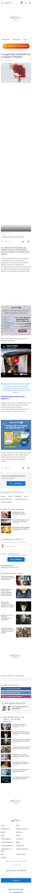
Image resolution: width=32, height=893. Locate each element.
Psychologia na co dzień (6, 850)
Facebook (12, 865)
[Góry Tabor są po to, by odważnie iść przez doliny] (6, 522)
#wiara (3, 496)
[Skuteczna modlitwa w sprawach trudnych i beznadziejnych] (23, 580)
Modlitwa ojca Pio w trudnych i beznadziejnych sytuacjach (7, 617)
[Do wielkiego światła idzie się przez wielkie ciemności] (6, 779)
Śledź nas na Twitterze (13, 692)
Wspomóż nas (18, 483)
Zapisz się (16, 880)
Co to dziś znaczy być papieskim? (19, 707)
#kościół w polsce (21, 499)
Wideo (18, 835)
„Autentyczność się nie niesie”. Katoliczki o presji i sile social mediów (7, 630)
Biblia (18, 842)
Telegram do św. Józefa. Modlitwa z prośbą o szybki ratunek (20, 756)
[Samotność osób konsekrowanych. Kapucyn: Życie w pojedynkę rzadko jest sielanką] (6, 514)
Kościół (3, 832)
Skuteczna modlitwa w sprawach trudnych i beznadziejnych (7, 577)
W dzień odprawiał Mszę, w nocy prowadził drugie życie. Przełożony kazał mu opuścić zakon (6, 593)
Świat (2, 825)
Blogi (2, 835)
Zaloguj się (4, 553)
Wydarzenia (5, 39)
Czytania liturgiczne (7, 842)
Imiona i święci (21, 854)
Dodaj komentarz (16, 559)
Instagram (19, 865)
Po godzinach (5, 829)
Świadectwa (20, 845)
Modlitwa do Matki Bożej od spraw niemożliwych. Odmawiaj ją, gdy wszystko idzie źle (21, 772)
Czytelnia (15, 780)
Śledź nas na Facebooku (13, 689)
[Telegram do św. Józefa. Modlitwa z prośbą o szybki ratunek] (6, 757)
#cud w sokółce (6, 502)
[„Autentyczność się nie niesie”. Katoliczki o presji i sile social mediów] (23, 632)
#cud (10, 496)
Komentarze (16, 39)
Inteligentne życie (22, 829)
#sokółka (18, 496)
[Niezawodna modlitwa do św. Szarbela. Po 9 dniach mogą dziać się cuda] (23, 606)
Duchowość (8, 60)
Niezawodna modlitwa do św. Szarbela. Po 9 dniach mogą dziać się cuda (7, 604)
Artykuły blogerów (7, 845)
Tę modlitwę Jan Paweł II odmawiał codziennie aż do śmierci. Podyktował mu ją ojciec (20, 764)
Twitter (16, 865)
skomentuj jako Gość (15, 553)
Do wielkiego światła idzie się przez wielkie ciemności (21, 777)
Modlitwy (4, 857)
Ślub (2, 854)
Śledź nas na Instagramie (13, 696)
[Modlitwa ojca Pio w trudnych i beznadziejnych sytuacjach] (23, 619)
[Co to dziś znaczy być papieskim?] (6, 708)
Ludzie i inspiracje (22, 849)
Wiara (25, 39)
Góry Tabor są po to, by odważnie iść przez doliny (20, 521)
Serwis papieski (6, 839)
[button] (21, 2)
